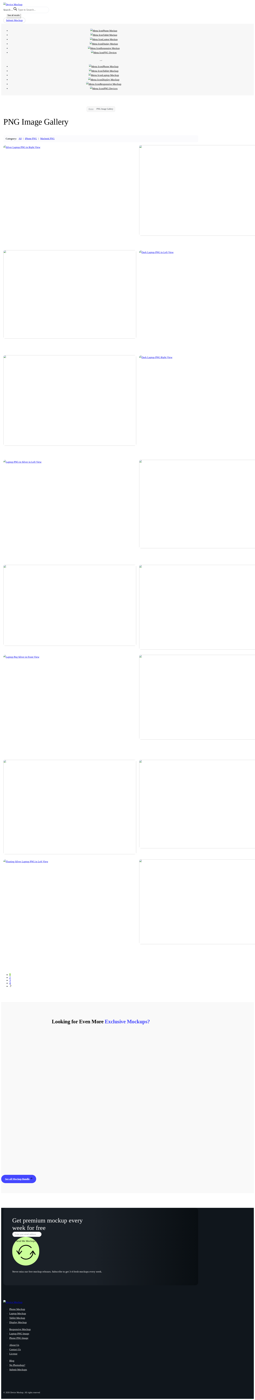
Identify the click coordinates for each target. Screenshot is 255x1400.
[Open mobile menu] (101, 60)
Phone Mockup (110, 30)
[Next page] (10, 986)
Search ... (8, 9)
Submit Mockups (18, 1369)
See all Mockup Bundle (17, 1178)
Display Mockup (110, 44)
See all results (14, 15)
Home (91, 109)
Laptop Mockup (110, 39)
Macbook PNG (47, 138)
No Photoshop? (17, 1365)
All (20, 138)
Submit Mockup (14, 20)
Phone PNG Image (18, 1338)
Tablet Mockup (110, 35)
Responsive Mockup (110, 48)
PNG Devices (110, 52)
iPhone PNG (31, 138)
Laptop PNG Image (19, 1333)
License (13, 1353)
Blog (11, 1360)
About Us (14, 1345)
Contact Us (15, 1349)
